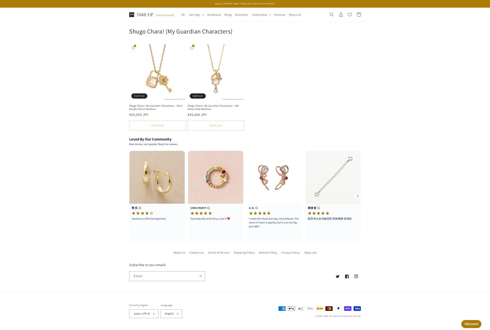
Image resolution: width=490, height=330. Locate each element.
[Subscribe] (200, 276)
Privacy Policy (290, 252)
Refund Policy (268, 252)
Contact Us (196, 252)
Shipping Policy (244, 252)
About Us (179, 252)
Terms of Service (219, 252)
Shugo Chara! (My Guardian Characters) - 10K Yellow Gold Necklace (213, 107)
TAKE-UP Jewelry (331, 316)
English (169, 313)
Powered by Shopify (351, 316)
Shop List (310, 252)
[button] (196, 14)
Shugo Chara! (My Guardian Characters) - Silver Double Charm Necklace (156, 107)
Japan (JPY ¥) (142, 313)
